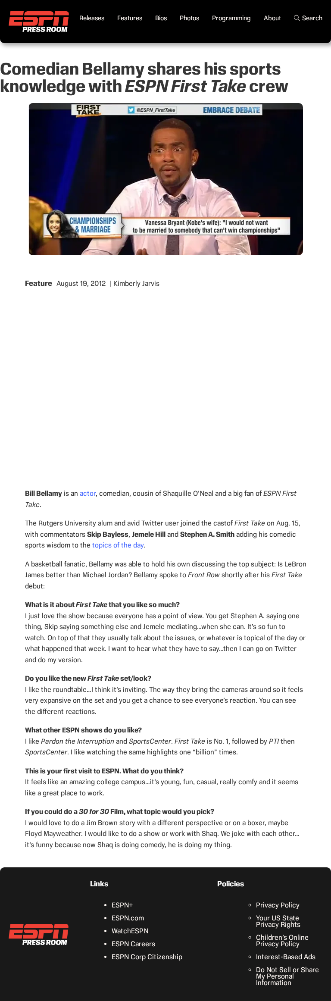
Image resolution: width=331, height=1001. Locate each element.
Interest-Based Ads (285, 957)
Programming (231, 18)
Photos (189, 18)
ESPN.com (128, 918)
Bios (161, 18)
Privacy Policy (278, 905)
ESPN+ (122, 905)
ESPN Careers (133, 944)
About (272, 18)
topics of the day (118, 545)
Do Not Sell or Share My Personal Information (287, 976)
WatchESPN (130, 931)
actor (88, 493)
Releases (91, 18)
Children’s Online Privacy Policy (282, 940)
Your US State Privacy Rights (278, 921)
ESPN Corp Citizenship (147, 957)
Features (129, 18)
